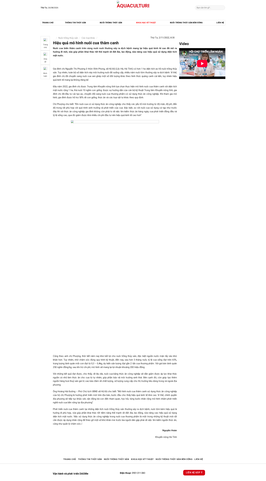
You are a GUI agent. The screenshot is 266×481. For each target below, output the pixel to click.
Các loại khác (88, 38)
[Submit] (222, 7)
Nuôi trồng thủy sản (111, 23)
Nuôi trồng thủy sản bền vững (186, 23)
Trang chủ (47, 23)
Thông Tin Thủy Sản (75, 23)
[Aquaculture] (133, 7)
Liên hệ (220, 23)
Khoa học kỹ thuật (146, 23)
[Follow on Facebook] (61, 7)
